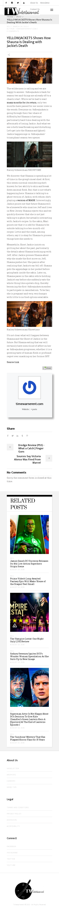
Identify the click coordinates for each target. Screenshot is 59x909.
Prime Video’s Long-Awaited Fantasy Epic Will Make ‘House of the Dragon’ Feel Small (28, 581)
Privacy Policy (14, 814)
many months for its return (21, 102)
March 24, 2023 (20, 27)
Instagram (12, 853)
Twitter (11, 859)
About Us (34, 3)
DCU (18, 16)
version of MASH (26, 200)
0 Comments (13, 31)
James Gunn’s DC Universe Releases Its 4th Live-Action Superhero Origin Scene (29, 563)
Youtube (11, 865)
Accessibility (13, 826)
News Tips (11, 787)
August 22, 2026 (17, 743)
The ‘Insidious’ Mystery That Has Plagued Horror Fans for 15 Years (27, 738)
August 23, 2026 (17, 570)
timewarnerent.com (29, 404)
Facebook (11, 846)
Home (10, 16)
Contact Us (35, 9)
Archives (11, 775)
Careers (11, 781)
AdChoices (12, 820)
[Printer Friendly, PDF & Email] (47, 367)
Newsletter (44, 3)
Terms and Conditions (18, 808)
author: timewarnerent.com (22, 29)
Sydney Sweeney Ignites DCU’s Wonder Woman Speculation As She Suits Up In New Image (29, 656)
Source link (13, 362)
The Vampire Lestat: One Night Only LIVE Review (27, 640)
